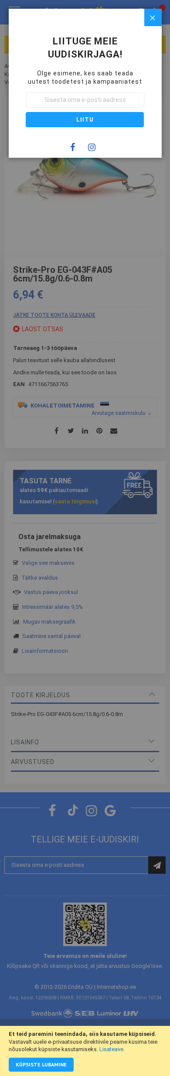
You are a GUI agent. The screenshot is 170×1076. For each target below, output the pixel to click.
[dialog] (85, 538)
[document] (85, 1051)
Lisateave (111, 1049)
